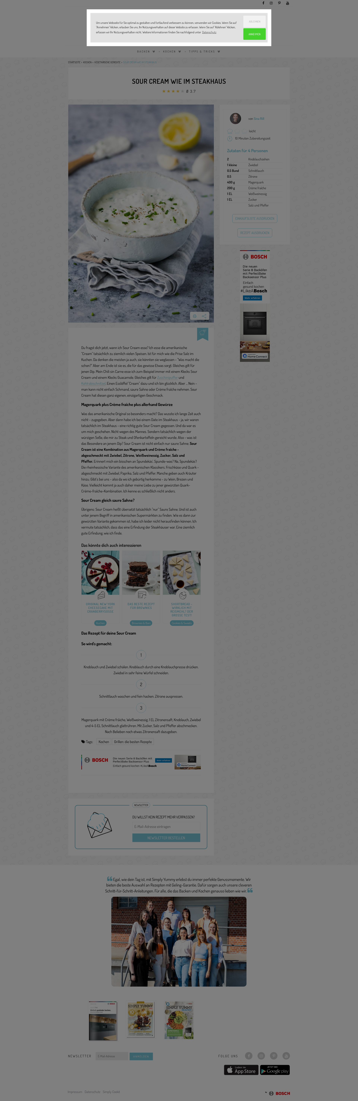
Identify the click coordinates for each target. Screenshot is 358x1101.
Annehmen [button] (254, 34)
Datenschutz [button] (209, 32)
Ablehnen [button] (254, 21)
